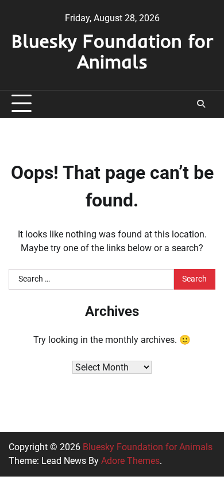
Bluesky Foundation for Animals (112, 51)
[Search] (201, 103)
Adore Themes (130, 460)
